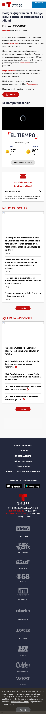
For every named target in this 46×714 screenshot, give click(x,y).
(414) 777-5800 (33, 514)
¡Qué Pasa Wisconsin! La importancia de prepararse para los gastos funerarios (22, 364)
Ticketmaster (32, 84)
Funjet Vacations (9, 70)
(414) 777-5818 (31, 511)
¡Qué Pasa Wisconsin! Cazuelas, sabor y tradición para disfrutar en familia (22, 350)
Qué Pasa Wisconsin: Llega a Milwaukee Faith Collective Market (23, 388)
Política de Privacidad (30, 198)
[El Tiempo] (23, 138)
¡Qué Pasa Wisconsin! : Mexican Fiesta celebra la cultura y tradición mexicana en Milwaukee (23, 377)
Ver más (22, 308)
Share (12, 95)
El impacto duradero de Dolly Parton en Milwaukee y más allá (23, 294)
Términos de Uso (15, 198)
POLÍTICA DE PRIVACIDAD (23, 461)
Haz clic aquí (25, 63)
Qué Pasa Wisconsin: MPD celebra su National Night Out (21, 398)
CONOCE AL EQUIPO (23, 456)
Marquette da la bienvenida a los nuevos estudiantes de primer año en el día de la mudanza (23, 280)
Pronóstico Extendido (23, 163)
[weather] (7, 152)
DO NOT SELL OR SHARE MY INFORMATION (23, 472)
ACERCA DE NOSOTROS (23, 445)
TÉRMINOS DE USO (23, 466)
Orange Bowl (13, 43)
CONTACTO (23, 450)
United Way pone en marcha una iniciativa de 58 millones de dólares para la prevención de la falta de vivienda (21, 264)
